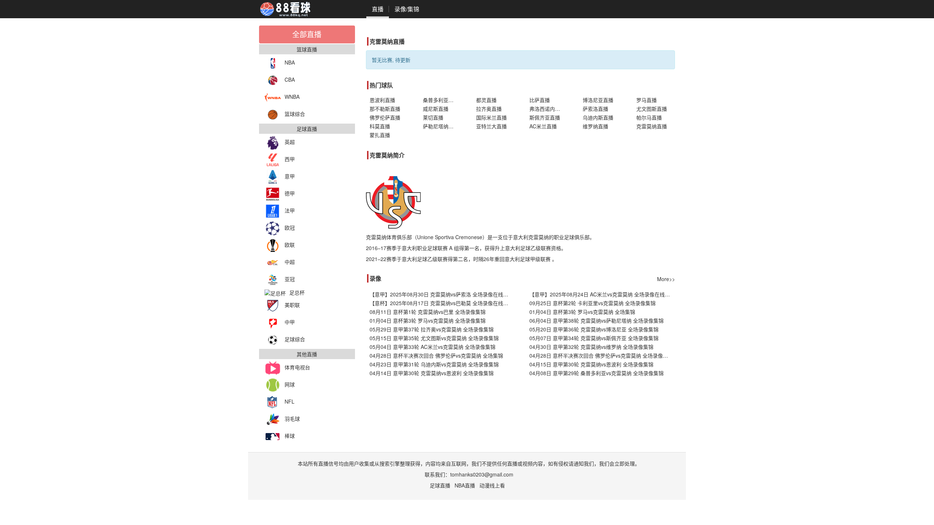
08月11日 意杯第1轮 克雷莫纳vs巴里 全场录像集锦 (428, 311)
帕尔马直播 (649, 117)
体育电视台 (297, 367)
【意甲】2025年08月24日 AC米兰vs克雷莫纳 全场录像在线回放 (602, 294)
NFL (289, 401)
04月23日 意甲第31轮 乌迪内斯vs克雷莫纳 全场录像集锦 (434, 364)
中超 (290, 261)
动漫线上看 (492, 485)
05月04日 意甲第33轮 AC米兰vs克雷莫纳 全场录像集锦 (432, 346)
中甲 (290, 322)
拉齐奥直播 (489, 108)
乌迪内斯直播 (598, 117)
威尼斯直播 (435, 108)
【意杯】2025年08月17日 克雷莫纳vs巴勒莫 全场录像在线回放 (441, 303)
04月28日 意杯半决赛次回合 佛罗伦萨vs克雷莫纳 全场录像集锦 (601, 355)
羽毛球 (292, 418)
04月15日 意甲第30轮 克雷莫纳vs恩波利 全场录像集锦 (591, 364)
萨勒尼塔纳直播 (441, 126)
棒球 (290, 435)
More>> (666, 279)
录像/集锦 (406, 9)
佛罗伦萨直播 (385, 117)
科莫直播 (380, 126)
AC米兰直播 (543, 126)
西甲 (290, 159)
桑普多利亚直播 (441, 100)
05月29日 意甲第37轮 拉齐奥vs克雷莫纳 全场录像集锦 (432, 329)
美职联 (292, 304)
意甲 (290, 176)
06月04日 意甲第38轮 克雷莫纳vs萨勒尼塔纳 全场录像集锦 (596, 320)
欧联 (290, 244)
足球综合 (295, 339)
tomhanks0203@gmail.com (481, 474)
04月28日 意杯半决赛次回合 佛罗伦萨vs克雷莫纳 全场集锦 (436, 355)
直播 (377, 9)
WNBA (292, 96)
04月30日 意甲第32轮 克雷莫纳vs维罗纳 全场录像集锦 (591, 346)
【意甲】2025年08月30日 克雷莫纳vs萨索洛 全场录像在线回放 (441, 294)
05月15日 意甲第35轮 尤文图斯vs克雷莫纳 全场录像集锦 (434, 338)
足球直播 (440, 485)
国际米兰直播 (491, 117)
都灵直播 (486, 100)
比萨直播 (539, 100)
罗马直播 (646, 100)
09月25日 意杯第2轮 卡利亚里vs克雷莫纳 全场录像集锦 (592, 303)
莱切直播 (433, 117)
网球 (290, 384)
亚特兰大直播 (491, 126)
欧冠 (290, 227)
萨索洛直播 (595, 108)
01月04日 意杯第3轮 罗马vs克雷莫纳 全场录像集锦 (428, 320)
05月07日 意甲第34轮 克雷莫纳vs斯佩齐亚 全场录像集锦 (594, 338)
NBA (290, 62)
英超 (290, 141)
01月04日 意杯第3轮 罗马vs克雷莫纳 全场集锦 (582, 311)
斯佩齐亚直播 (544, 117)
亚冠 (290, 279)
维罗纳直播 (595, 126)
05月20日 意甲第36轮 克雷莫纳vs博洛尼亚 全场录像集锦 (594, 329)
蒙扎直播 (380, 135)
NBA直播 (465, 485)
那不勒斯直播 (385, 108)
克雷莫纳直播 (651, 126)
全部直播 (306, 34)
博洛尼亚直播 (598, 100)
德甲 (290, 193)
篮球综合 (295, 113)
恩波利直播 (382, 100)
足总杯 (297, 292)
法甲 (290, 210)
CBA (290, 79)
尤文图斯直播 (651, 108)
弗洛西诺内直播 (547, 108)
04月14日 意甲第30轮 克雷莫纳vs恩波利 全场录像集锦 (432, 373)
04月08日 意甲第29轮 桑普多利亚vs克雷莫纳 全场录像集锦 (596, 373)
